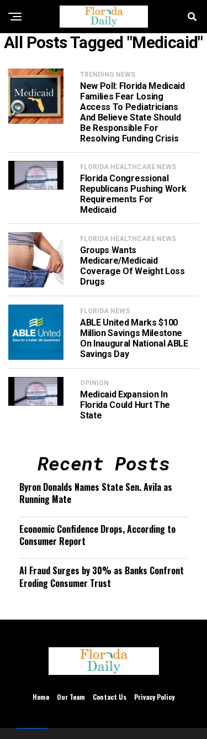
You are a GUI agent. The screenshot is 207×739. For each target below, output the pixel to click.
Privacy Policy (154, 696)
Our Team (71, 696)
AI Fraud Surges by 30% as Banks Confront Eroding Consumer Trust (101, 576)
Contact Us (109, 696)
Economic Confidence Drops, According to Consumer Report (97, 535)
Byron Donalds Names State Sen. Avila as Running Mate (95, 493)
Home (41, 696)
